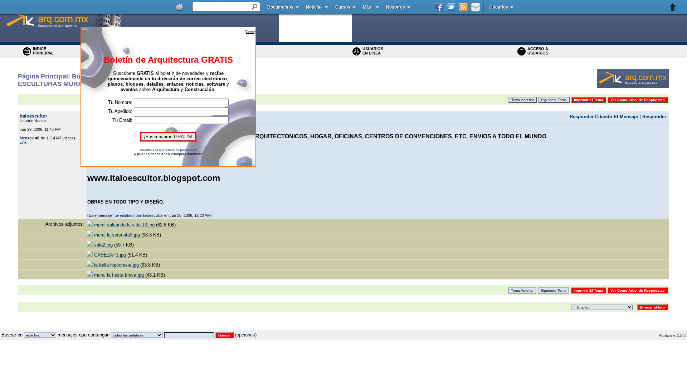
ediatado (127, 215)
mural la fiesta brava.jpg (119, 275)
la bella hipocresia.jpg (116, 265)
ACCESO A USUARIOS (537, 51)
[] (250, 32)
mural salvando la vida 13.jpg (124, 225)
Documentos (280, 7)
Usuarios (498, 7)
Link (23, 142)
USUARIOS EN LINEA (372, 51)
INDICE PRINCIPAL (43, 51)
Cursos (342, 7)
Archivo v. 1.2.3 (672, 335)
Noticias (314, 7)
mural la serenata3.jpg (117, 235)
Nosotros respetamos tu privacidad (168, 150)
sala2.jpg (103, 245)
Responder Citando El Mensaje (604, 116)
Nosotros (395, 7)
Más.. (368, 7)
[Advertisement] (343, 327)
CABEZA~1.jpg (110, 255)
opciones (246, 335)
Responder (654, 116)
